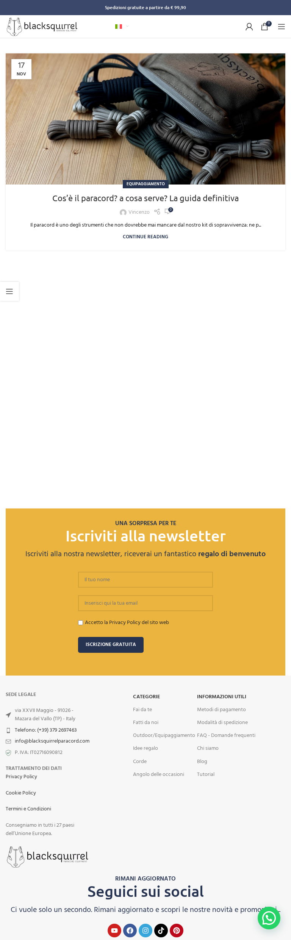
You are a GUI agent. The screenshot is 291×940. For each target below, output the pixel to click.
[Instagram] (145, 930)
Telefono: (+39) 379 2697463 (46, 730)
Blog (202, 761)
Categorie (146, 697)
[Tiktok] (161, 930)
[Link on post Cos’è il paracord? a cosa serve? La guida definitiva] (145, 119)
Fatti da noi (145, 722)
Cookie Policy (21, 793)
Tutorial (205, 774)
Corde (140, 761)
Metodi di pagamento (221, 709)
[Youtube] (114, 930)
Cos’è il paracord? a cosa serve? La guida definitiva (145, 198)
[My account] (249, 26)
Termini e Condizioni (28, 809)
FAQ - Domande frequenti (226, 735)
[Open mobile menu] (281, 26)
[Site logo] (42, 26)
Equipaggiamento (146, 184)
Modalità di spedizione (222, 722)
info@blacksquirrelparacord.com (52, 741)
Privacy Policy (21, 777)
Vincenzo (139, 212)
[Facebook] (130, 930)
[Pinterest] (176, 930)
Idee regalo (145, 748)
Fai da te (142, 709)
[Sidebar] (9, 291)
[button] (269, 918)
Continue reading (145, 237)
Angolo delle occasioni (158, 774)
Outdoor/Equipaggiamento (164, 735)
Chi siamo (208, 748)
